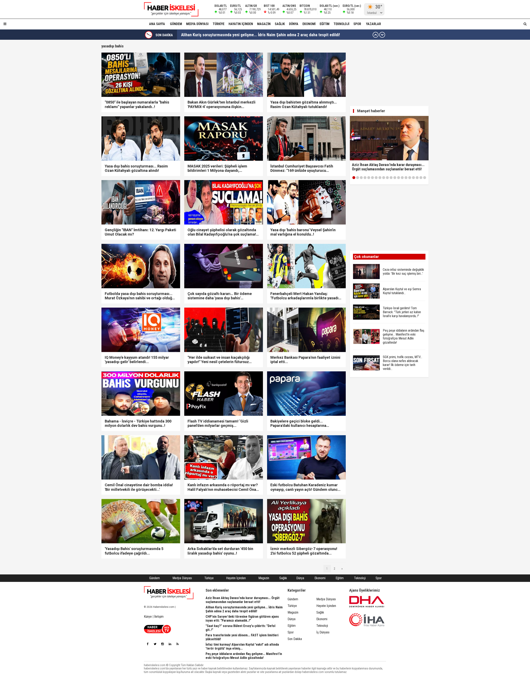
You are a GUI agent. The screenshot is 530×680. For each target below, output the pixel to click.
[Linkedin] (170, 644)
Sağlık (280, 24)
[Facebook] (147, 644)
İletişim (159, 617)
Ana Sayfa (157, 24)
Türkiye (218, 24)
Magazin (264, 24)
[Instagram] (162, 644)
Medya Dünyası (197, 24)
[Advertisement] (81, 106)
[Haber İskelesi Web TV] (157, 632)
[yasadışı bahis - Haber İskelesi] (169, 9)
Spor (357, 24)
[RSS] (177, 644)
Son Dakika (295, 639)
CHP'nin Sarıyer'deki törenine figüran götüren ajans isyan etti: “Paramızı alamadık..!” (253, 34)
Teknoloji (341, 24)
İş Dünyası (322, 632)
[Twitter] (155, 644)
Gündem (176, 24)
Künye (148, 617)
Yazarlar (373, 24)
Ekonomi (309, 24)
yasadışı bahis (112, 46)
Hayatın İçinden (241, 24)
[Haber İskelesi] (169, 592)
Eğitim (324, 24)
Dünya (293, 24)
